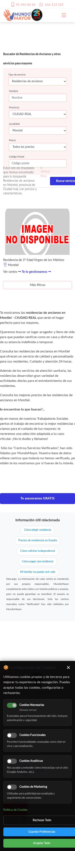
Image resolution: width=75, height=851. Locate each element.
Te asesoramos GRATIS (37, 498)
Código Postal (16, 156)
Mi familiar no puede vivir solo (37, 572)
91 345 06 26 (25, 4)
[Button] (62, 15)
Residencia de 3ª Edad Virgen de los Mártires (33, 260)
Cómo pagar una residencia (37, 561)
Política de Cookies (15, 810)
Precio (12, 140)
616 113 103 (54, 4)
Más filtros (37, 285)
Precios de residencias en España (37, 540)
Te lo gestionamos (35, 271)
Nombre (13, 91)
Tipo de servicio (17, 74)
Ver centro (10, 271)
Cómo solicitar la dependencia (37, 551)
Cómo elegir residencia (37, 530)
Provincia (14, 107)
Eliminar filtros (45, 173)
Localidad (14, 124)
